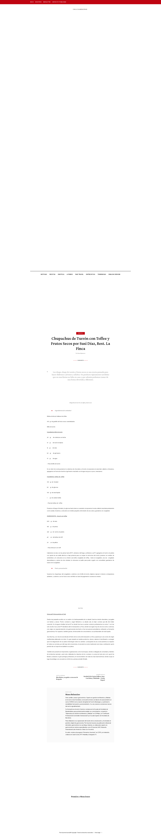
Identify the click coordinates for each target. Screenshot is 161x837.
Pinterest (122, 2)
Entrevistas (90, 274)
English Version (114, 274)
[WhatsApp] (87, 364)
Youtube (115, 2)
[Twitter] (78, 364)
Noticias (44, 274)
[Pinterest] (83, 364)
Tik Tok (118, 2)
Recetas (52, 274)
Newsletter (46, 2)
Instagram (111, 2)
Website (66, 738)
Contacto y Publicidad (59, 2)
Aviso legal (97, 833)
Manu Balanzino (81, 353)
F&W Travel (79, 274)
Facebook (103, 2)
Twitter (107, 2)
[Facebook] (73, 364)
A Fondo (70, 274)
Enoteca (61, 274)
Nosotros (38, 2)
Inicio (32, 2)
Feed (130, 2)
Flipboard (126, 2)
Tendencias (102, 274)
